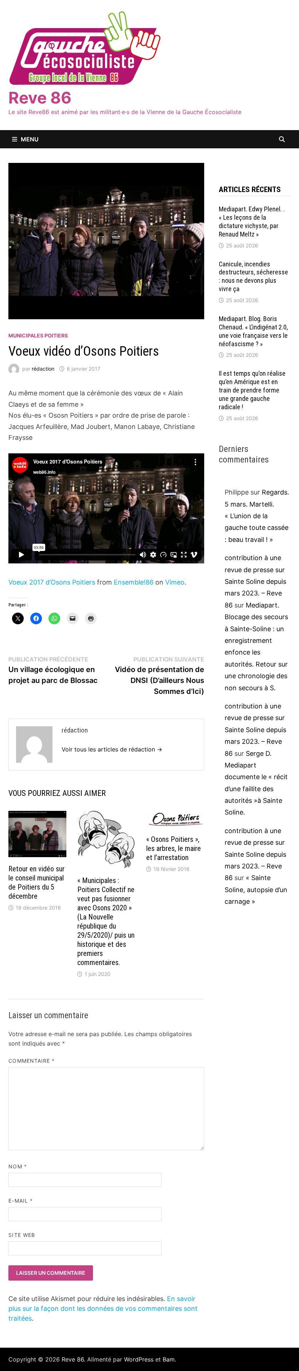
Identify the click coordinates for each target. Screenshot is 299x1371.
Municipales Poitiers (38, 335)
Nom (17, 1166)
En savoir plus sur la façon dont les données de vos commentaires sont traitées (103, 1308)
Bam (169, 1359)
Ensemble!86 (134, 582)
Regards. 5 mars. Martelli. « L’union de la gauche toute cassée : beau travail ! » (257, 515)
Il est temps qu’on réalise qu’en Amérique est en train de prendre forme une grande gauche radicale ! (252, 390)
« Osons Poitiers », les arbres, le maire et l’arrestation (173, 848)
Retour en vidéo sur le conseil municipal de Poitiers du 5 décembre (36, 882)
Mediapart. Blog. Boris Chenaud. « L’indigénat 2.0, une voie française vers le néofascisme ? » (253, 331)
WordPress (139, 1359)
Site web (21, 1235)
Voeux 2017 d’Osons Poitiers (51, 582)
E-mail (20, 1201)
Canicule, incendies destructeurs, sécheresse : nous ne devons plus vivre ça (253, 276)
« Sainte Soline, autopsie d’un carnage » (256, 889)
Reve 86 (39, 98)
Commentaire (31, 1061)
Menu (30, 139)
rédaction (43, 369)
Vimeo (175, 582)
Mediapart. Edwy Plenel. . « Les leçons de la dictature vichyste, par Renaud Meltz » (252, 221)
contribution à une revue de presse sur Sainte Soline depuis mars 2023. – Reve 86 (255, 581)
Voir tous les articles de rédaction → (112, 749)
